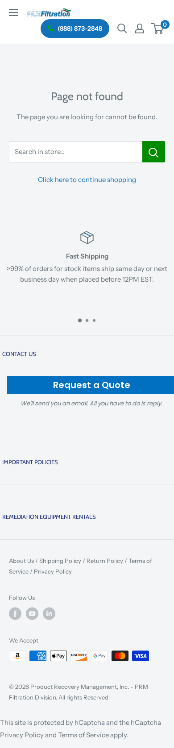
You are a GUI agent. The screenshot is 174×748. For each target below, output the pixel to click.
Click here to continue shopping (87, 179)
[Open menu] (13, 12)
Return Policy (105, 560)
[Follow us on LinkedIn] (49, 613)
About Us (21, 560)
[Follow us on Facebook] (15, 613)
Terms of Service (83, 735)
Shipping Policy (60, 560)
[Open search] (122, 28)
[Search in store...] (153, 151)
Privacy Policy (53, 571)
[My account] (139, 28)
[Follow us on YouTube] (32, 613)
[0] (157, 28)
